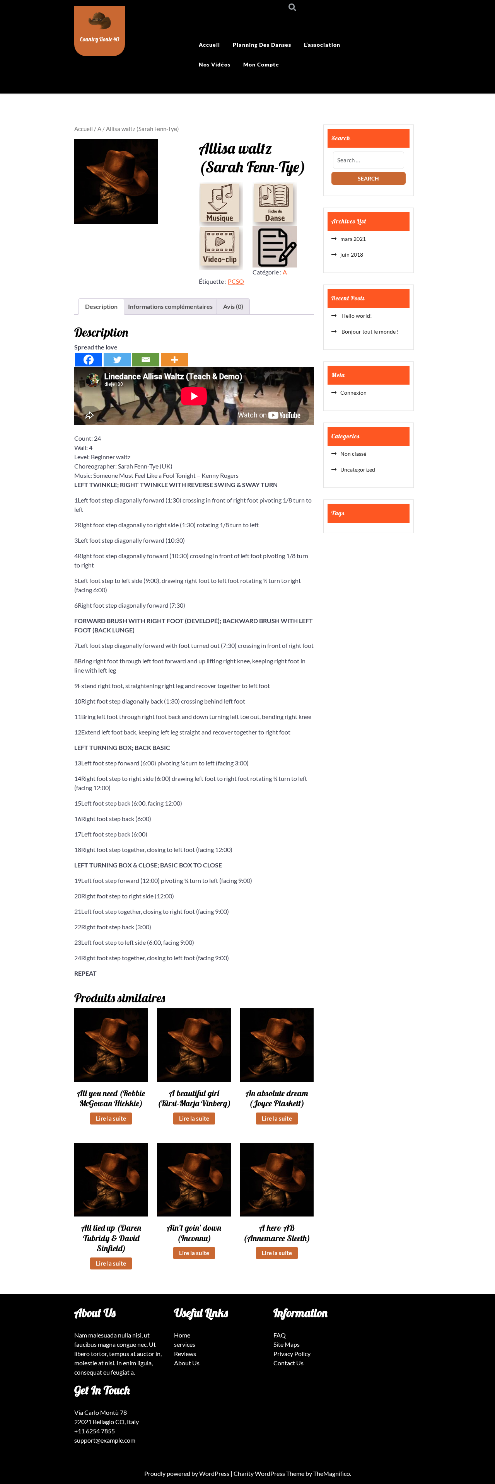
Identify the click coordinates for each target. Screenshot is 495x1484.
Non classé (353, 453)
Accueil (209, 44)
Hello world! (356, 315)
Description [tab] (101, 306)
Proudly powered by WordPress (187, 1473)
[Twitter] (117, 359)
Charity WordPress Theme (270, 1473)
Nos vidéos (214, 64)
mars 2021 (353, 238)
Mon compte (261, 64)
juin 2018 (351, 254)
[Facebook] (88, 359)
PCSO (236, 281)
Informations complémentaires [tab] (170, 306)
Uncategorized (357, 469)
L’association (322, 44)
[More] (174, 359)
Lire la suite (111, 1118)
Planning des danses (262, 44)
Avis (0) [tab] (233, 306)
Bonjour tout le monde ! (369, 331)
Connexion (353, 392)
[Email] (145, 359)
